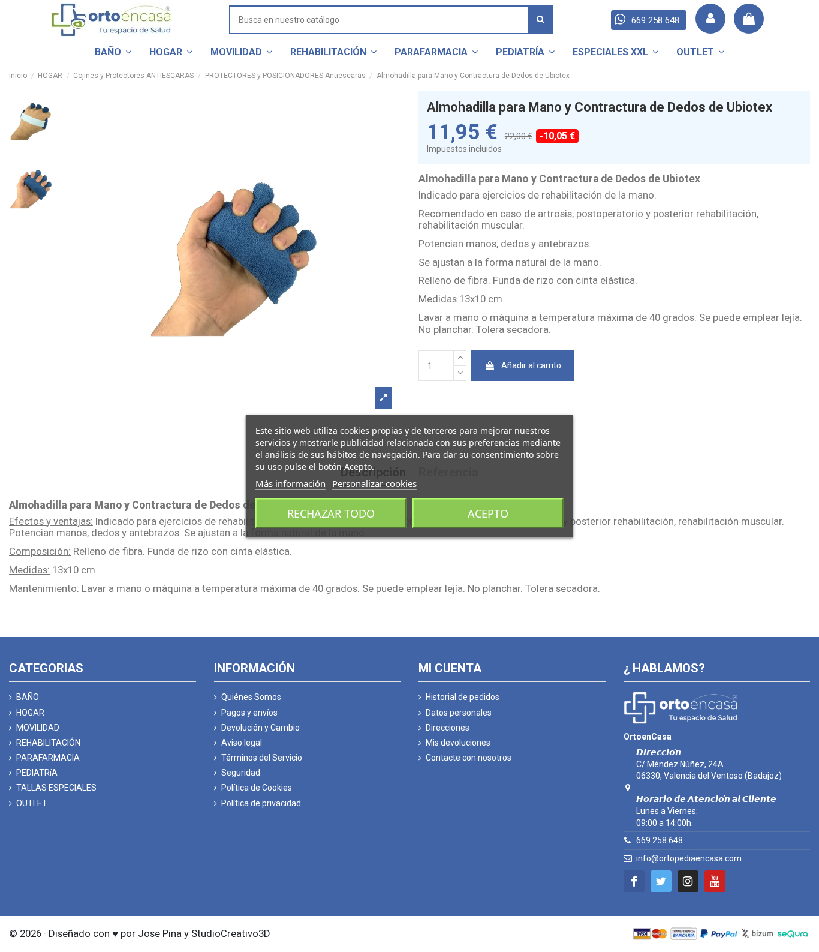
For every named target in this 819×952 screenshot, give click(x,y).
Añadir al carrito (531, 365)
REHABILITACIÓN (48, 742)
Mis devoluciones (458, 742)
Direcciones (447, 727)
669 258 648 (659, 840)
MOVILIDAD (37, 727)
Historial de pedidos (462, 697)
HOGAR (30, 712)
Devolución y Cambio (260, 727)
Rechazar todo (331, 513)
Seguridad (240, 772)
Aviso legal (241, 742)
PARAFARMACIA (48, 757)
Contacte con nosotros (468, 757)
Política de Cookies (256, 787)
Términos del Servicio (261, 757)
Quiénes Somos (251, 697)
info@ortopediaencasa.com (689, 858)
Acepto (488, 513)
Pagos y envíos (249, 712)
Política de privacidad (261, 803)
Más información (290, 483)
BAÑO (27, 697)
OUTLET (31, 803)
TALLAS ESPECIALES (56, 787)
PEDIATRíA (37, 772)
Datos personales (459, 712)
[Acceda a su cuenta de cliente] (710, 19)
